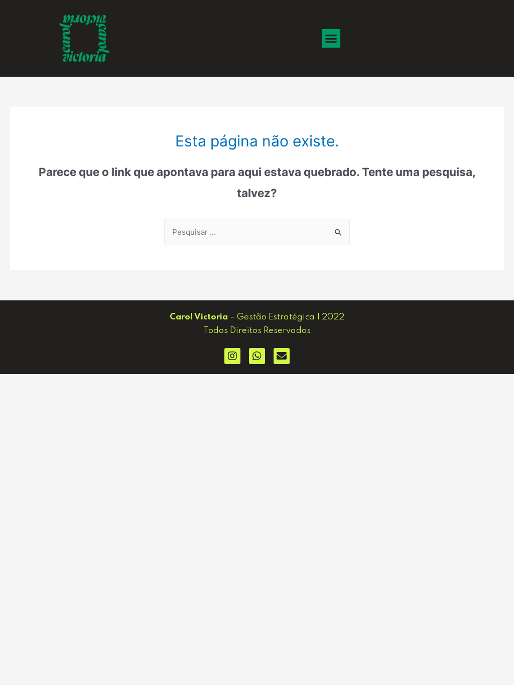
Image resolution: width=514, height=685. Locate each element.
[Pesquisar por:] (257, 232)
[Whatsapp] (257, 356)
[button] (331, 38)
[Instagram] (232, 356)
